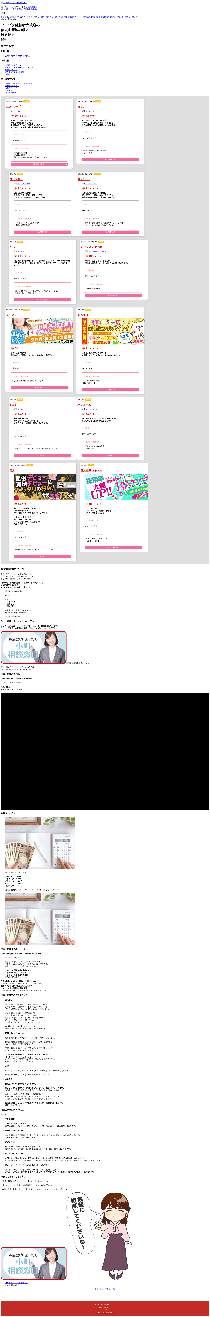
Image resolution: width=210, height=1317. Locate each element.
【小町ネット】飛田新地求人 (16, 1283)
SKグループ (13, 106)
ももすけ (83, 314)
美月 (12, 470)
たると (14, 247)
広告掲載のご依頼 (108, 17)
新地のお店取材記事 (9, 17)
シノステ (11, 314)
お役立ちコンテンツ (24, 17)
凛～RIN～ (84, 179)
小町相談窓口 (86, 17)
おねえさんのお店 (92, 247)
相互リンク (96, 17)
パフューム (84, 404)
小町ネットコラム (130, 17)
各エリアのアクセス (56, 17)
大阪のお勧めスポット (72, 17)
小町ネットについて (40, 17)
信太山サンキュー (91, 470)
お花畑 (14, 404)
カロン (82, 106)
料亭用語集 (119, 17)
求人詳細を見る (38, 164)
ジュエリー (16, 179)
